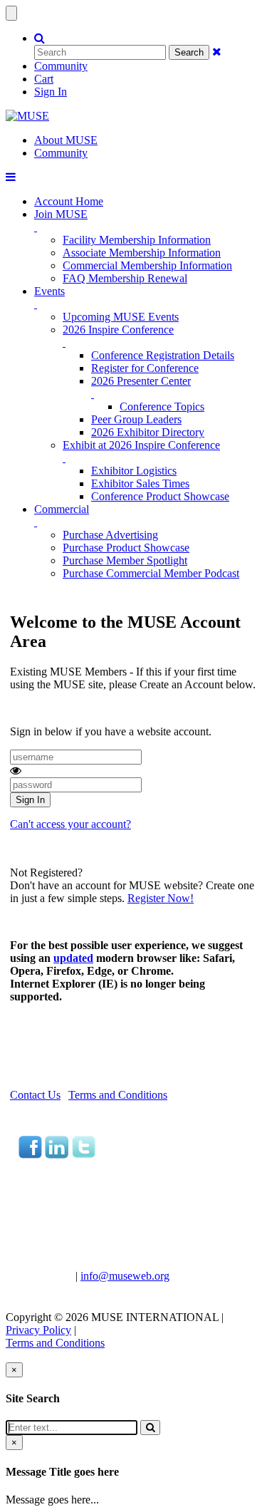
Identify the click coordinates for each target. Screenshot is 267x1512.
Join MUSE (61, 214)
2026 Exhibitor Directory (147, 432)
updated (73, 958)
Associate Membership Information (142, 253)
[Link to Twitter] (83, 1155)
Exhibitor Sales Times (140, 483)
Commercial (61, 509)
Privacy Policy (38, 1330)
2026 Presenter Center (141, 381)
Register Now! (160, 898)
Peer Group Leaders (136, 419)
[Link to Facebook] (30, 1155)
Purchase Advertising (110, 535)
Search (189, 52)
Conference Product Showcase (160, 496)
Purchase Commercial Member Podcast (151, 573)
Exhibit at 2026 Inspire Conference (141, 445)
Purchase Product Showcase (126, 548)
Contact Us (35, 1095)
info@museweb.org (124, 1276)
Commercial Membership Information (147, 265)
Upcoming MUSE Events (121, 317)
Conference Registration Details (162, 355)
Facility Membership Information (137, 240)
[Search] (150, 1427)
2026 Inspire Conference (118, 329)
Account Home (68, 201)
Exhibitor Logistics (134, 471)
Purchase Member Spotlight (125, 560)
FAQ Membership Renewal (125, 278)
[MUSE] (27, 116)
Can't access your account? (70, 824)
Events (49, 291)
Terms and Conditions (117, 1095)
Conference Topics (162, 406)
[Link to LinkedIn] (56, 1155)
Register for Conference (145, 368)
